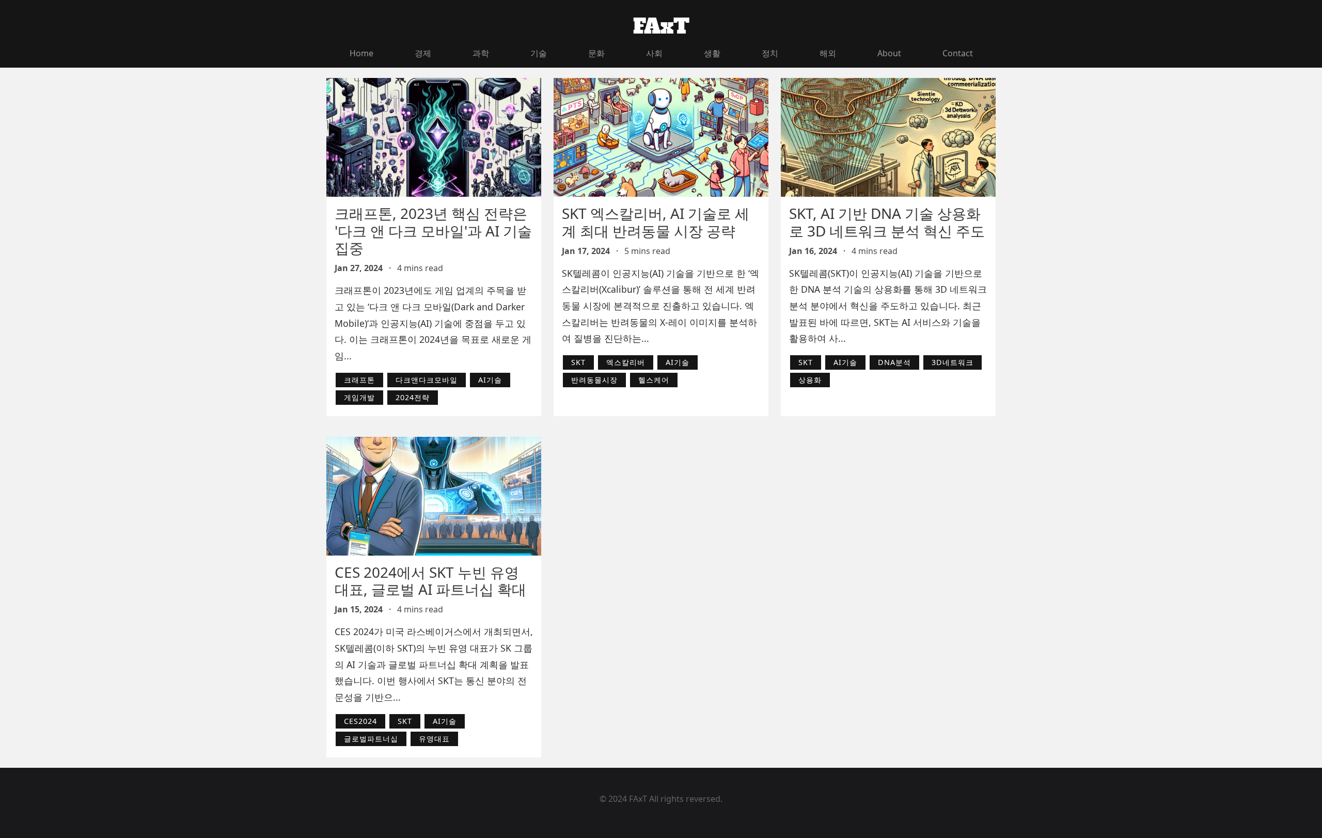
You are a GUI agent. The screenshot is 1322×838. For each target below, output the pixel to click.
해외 (828, 53)
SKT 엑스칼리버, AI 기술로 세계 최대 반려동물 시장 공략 (655, 222)
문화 (596, 53)
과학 (481, 53)
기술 (538, 53)
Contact (957, 53)
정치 (770, 53)
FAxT (661, 26)
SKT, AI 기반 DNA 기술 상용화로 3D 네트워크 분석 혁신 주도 (887, 222)
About (889, 53)
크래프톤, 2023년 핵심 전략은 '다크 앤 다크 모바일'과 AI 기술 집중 (433, 230)
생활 (712, 53)
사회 (654, 53)
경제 (423, 53)
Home (361, 53)
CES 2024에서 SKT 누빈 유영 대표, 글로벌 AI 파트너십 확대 (430, 580)
